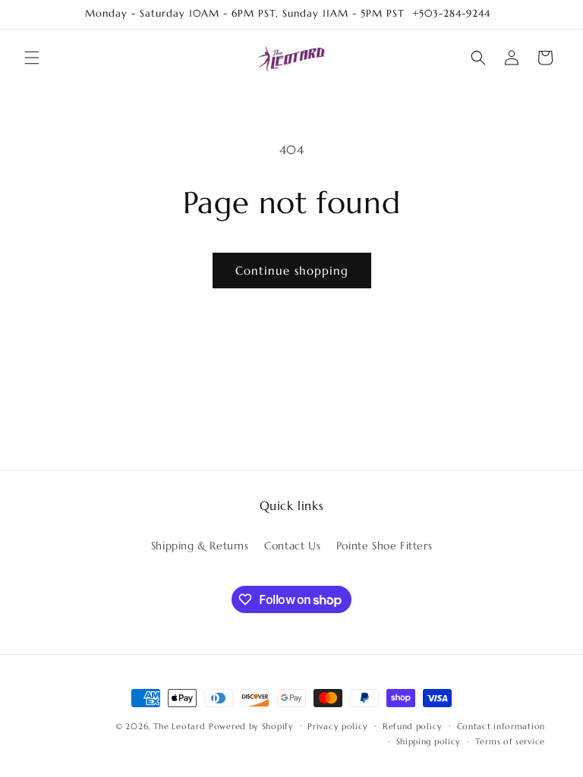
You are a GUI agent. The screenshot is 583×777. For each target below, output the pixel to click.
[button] (32, 57)
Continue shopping (291, 270)
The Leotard (179, 726)
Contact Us (292, 545)
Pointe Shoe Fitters (384, 545)
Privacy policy (337, 726)
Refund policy (413, 726)
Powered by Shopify (251, 726)
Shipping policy (429, 741)
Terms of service (510, 741)
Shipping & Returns (200, 545)
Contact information (501, 726)
